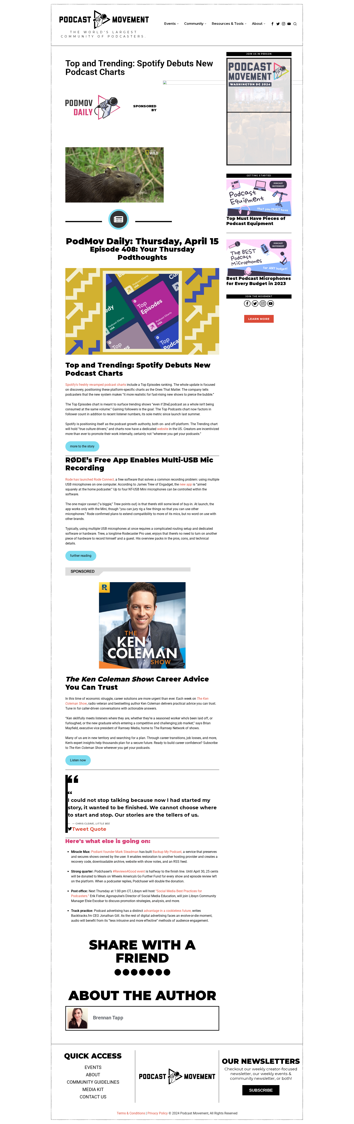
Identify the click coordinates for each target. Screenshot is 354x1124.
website (162, 429)
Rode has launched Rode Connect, (90, 479)
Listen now (78, 760)
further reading (80, 556)
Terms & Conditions (131, 1113)
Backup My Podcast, (167, 852)
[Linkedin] (142, 972)
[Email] (167, 972)
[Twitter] (126, 972)
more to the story (82, 446)
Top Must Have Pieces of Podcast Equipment (255, 221)
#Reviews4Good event (129, 871)
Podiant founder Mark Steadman (114, 852)
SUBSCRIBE (261, 1090)
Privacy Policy (158, 1113)
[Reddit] (158, 972)
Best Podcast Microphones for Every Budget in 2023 (258, 281)
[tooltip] (272, 23)
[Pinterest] (134, 972)
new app (186, 484)
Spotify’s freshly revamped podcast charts (95, 385)
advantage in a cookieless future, (167, 911)
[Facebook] (118, 972)
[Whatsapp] (150, 972)
